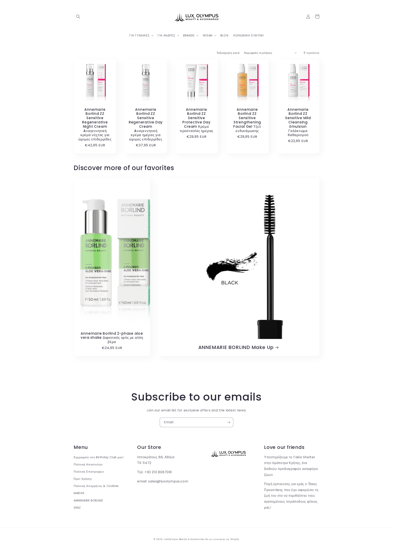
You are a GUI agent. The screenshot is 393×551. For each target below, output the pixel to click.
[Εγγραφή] (228, 422)
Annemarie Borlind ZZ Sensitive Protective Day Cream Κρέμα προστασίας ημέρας (196, 120)
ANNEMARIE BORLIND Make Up (236, 347)
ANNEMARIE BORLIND (88, 500)
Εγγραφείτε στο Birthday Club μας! (99, 457)
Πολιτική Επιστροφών (89, 472)
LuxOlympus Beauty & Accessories (184, 539)
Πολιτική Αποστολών (88, 464)
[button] (78, 16)
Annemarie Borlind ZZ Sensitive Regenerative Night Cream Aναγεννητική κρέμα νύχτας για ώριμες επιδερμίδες (94, 124)
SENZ (77, 508)
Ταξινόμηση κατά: (228, 53)
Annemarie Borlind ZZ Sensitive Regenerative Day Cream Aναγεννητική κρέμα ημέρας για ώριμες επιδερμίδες (146, 124)
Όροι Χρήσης (83, 479)
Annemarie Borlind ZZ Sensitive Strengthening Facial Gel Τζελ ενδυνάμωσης (247, 120)
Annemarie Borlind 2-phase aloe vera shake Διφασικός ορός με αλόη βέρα (112, 337)
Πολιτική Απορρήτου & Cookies (96, 486)
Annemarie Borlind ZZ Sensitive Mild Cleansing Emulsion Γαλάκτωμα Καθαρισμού (298, 122)
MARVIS (79, 493)
